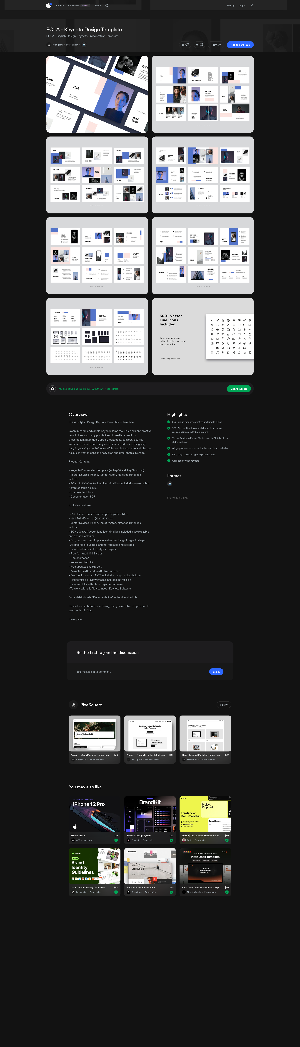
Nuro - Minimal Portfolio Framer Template (201, 754)
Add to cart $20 (240, 44)
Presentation (72, 44)
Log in (242, 5)
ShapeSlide (137, 892)
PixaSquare (57, 44)
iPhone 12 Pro (78, 835)
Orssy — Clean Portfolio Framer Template (90, 754)
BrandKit (136, 840)
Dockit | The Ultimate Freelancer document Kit (201, 835)
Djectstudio (81, 892)
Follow (224, 704)
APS (78, 840)
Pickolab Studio (194, 892)
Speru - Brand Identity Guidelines (88, 887)
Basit (189, 840)
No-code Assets (97, 760)
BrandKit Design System (139, 835)
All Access (78, 5)
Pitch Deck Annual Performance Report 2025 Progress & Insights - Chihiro (201, 887)
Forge (98, 5)
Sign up (231, 5)
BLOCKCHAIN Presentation (141, 887)
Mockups (87, 840)
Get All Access (239, 388)
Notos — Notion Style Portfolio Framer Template (146, 754)
